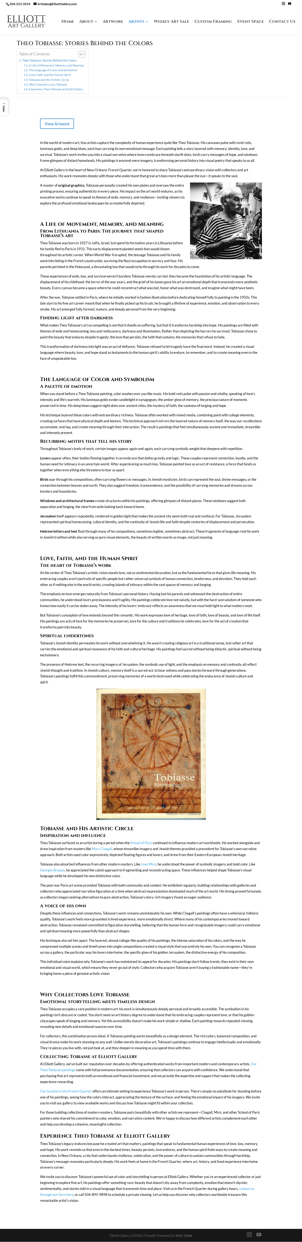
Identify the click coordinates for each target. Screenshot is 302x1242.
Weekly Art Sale (171, 22)
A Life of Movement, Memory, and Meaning (56, 65)
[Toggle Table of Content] (79, 54)
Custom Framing (213, 22)
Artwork (113, 22)
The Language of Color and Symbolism (53, 70)
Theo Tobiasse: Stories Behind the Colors (49, 60)
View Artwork (57, 123)
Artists (136, 22)
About (86, 22)
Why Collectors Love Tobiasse (48, 84)
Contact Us (282, 22)
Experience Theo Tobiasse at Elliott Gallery (56, 89)
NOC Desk (184, 1235)
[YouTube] (289, 5)
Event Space (250, 22)
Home (67, 22)
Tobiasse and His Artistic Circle (49, 79)
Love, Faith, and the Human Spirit (50, 74)
